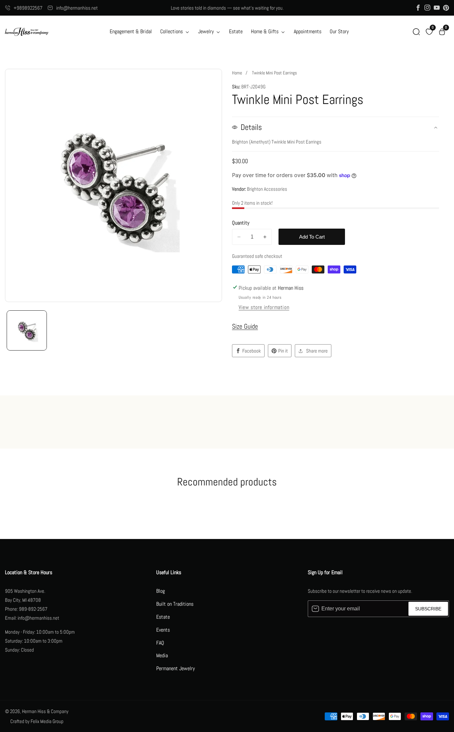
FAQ (160, 642)
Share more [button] (317, 351)
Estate (236, 31)
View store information (264, 307)
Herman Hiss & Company (45, 711)
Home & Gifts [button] (265, 31)
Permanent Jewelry (175, 668)
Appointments (307, 31)
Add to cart (312, 237)
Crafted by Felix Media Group (36, 721)
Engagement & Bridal (131, 31)
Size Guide (245, 326)
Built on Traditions (174, 603)
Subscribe (428, 608)
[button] (416, 31)
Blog (160, 590)
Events (163, 629)
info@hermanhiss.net (77, 8)
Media (162, 655)
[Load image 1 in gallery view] (27, 330)
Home (237, 73)
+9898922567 (28, 8)
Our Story (339, 31)
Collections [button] (172, 31)
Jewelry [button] (206, 31)
